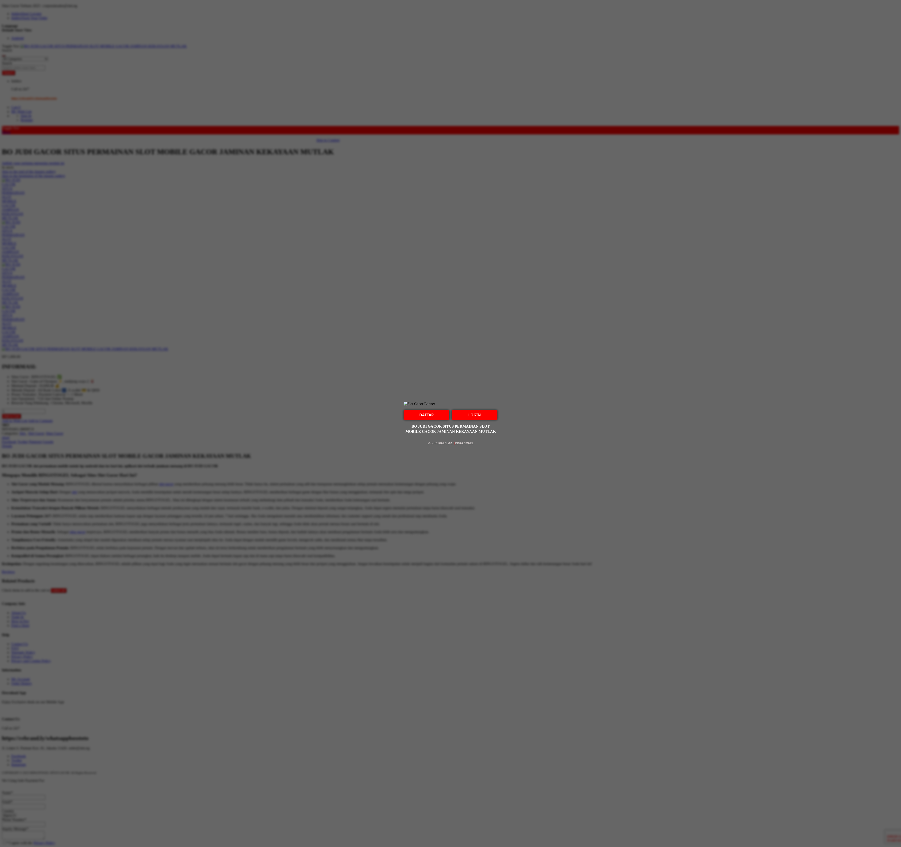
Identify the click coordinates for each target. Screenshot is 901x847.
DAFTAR (426, 415)
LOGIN (474, 415)
